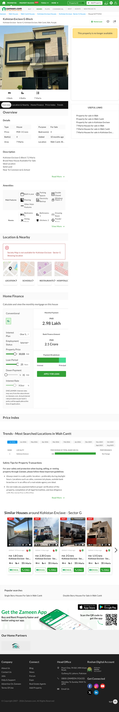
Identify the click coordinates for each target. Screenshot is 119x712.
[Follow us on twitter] (90, 695)
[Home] (4, 2)
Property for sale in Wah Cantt (90, 119)
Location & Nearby (20, 105)
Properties (12, 3)
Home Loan (98, 22)
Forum (32, 676)
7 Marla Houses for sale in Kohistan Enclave (95, 132)
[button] (24, 334)
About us (5, 668)
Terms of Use (7, 688)
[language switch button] (106, 3)
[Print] (108, 21)
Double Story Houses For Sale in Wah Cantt (82, 595)
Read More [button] (57, 176)
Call (27, 570)
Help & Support (8, 680)
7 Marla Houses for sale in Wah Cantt (93, 129)
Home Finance (37, 105)
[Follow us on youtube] (103, 688)
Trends (60, 105)
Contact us (6, 672)
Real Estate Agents (37, 684)
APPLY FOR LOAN (51, 374)
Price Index (50, 105)
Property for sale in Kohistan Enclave (93, 122)
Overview (6, 105)
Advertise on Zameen (11, 684)
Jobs (3, 676)
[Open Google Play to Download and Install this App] (108, 609)
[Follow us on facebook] (90, 688)
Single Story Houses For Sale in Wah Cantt (23, 595)
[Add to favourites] (30, 545)
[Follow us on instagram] (97, 688)
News (31, 672)
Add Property (35, 688)
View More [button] (57, 226)
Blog (31, 668)
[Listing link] (19, 546)
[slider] (14, 354)
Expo (31, 680)
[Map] (23, 545)
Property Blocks (28, 3)
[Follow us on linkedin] (97, 695)
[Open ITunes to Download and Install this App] (88, 609)
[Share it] (26, 545)
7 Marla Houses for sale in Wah (90, 125)
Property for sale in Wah (87, 115)
